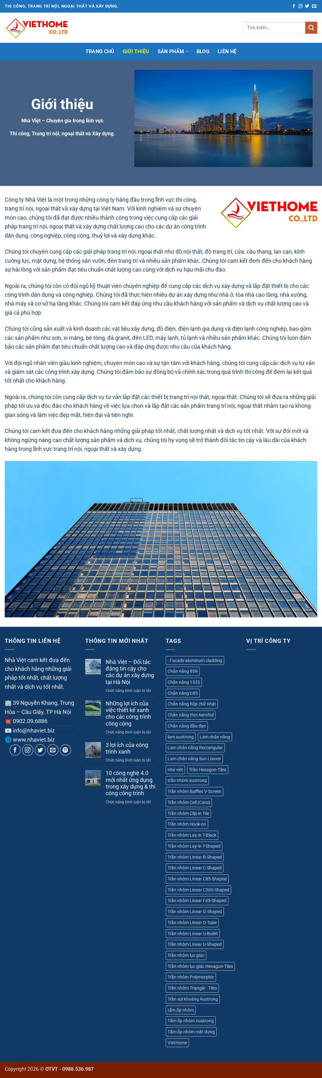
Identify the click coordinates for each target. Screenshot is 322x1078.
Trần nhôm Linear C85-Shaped (197, 878)
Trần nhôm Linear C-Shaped (195, 867)
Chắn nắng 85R (183, 671)
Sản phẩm (171, 51)
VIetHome (177, 1042)
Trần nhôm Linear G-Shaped (195, 911)
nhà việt (175, 769)
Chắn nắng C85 (183, 693)
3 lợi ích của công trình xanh (127, 748)
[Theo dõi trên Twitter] (307, 6)
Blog (203, 51)
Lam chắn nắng (215, 736)
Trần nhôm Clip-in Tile (188, 813)
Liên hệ (227, 51)
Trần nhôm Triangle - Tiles (192, 988)
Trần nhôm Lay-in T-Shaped (194, 846)
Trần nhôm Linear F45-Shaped (197, 900)
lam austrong (181, 736)
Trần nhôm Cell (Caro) (189, 802)
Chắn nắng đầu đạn (187, 725)
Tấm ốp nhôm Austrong (191, 1020)
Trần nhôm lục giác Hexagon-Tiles (200, 966)
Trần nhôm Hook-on (187, 824)
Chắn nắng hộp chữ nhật (192, 703)
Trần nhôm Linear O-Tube (192, 922)
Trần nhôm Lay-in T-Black (192, 835)
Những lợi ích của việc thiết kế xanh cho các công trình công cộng (128, 713)
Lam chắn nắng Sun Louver (194, 758)
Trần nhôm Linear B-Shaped (195, 857)
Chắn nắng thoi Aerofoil (191, 714)
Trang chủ (100, 51)
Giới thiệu (136, 51)
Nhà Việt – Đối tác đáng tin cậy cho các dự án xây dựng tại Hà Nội (130, 672)
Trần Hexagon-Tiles (207, 769)
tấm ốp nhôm (181, 1010)
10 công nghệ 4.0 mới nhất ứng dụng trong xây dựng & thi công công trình (130, 783)
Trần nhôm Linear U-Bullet (193, 933)
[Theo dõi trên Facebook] (294, 6)
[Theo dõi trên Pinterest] (65, 750)
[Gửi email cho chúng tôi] (314, 6)
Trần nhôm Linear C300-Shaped (198, 889)
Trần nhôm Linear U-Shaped (195, 944)
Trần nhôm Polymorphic (191, 977)
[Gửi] (311, 27)
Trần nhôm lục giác (186, 955)
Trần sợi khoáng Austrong (193, 999)
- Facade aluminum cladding (195, 660)
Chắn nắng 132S (184, 682)
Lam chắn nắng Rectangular (195, 747)
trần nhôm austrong (187, 780)
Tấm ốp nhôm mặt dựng (191, 1031)
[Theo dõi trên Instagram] (300, 6)
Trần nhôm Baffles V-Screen (194, 791)
